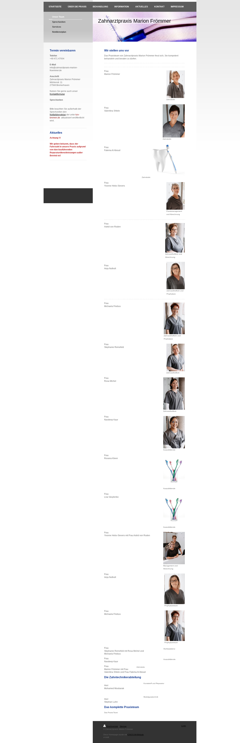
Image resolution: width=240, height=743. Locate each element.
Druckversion (112, 726)
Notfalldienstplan (58, 114)
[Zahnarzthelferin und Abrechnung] (175, 238)
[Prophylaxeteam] (174, 589)
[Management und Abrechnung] (174, 548)
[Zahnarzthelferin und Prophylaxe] (176, 275)
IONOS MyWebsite (135, 735)
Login (183, 726)
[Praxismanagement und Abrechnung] (175, 196)
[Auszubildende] (174, 432)
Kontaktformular (57, 94)
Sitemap (123, 726)
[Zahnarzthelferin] (175, 357)
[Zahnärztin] (175, 84)
